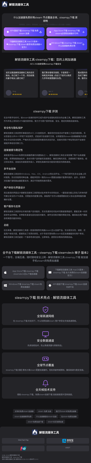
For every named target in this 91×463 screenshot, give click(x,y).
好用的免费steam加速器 (24, 411)
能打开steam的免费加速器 (66, 411)
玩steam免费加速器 (69, 416)
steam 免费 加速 (44, 411)
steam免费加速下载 (35, 422)
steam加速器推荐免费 (23, 416)
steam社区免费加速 (55, 422)
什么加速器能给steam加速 (46, 416)
